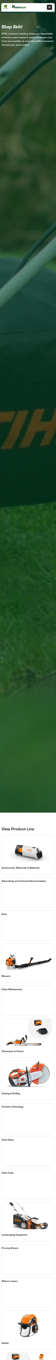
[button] (49, 7)
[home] (19, 7)
